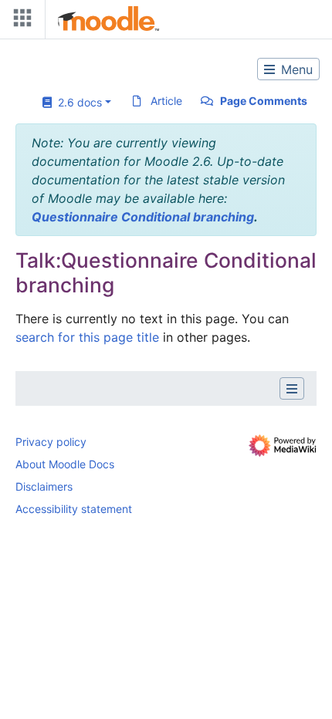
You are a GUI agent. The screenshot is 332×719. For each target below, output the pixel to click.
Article (166, 100)
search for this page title (87, 337)
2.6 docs (77, 102)
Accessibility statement (73, 508)
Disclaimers (44, 486)
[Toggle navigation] (19, 21)
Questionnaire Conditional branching (143, 216)
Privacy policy (50, 441)
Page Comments (263, 100)
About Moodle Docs (64, 464)
